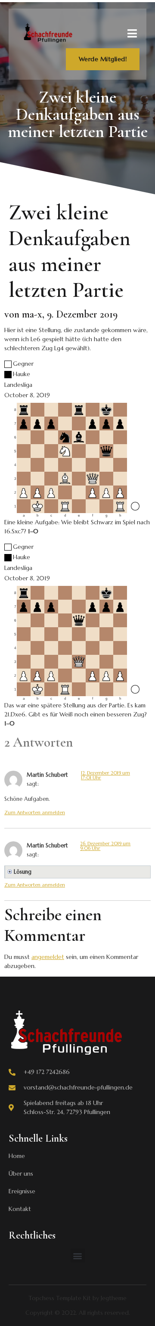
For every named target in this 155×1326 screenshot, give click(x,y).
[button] (78, 1255)
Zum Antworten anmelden (34, 812)
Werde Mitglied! (103, 59)
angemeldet (47, 957)
